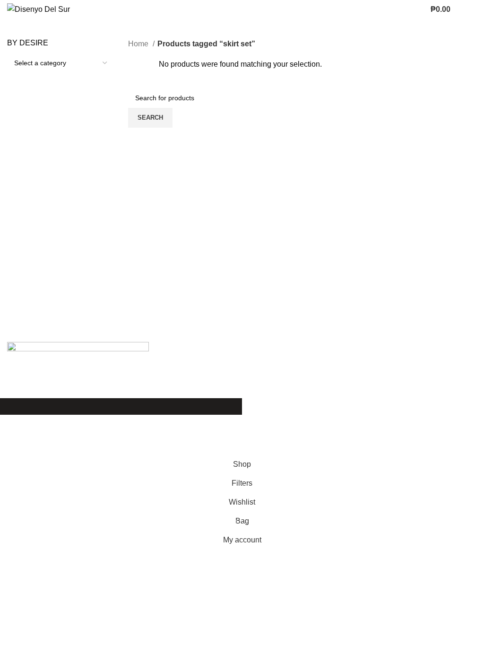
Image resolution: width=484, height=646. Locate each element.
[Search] (460, 9)
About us (183, 437)
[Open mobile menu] (473, 9)
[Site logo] (38, 9)
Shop (177, 420)
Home (139, 44)
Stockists (345, 437)
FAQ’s (340, 420)
